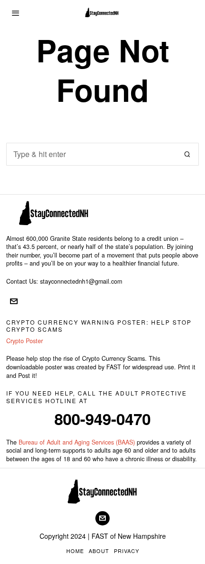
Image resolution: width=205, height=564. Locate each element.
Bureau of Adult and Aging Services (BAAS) (77, 442)
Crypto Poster (24, 340)
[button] (187, 154)
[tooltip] (13, 301)
